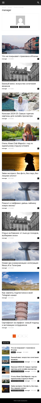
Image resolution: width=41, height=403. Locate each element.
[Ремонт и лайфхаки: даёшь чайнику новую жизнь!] (20, 191)
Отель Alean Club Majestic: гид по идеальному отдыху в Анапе (17, 144)
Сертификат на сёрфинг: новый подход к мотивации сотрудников (20, 324)
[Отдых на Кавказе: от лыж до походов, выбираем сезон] (20, 221)
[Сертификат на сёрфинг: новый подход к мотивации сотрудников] (20, 311)
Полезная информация (8, 80)
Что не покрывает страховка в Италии (20, 56)
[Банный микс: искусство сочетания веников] (20, 72)
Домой (4, 7)
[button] (3, 2)
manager (4, 59)
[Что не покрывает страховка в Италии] (20, 44)
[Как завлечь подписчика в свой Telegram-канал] (20, 281)
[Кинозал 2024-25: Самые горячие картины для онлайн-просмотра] (20, 102)
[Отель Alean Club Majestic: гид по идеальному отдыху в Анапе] (20, 131)
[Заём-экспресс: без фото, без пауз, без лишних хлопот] (20, 161)
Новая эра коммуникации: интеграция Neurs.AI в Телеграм (20, 264)
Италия (4, 53)
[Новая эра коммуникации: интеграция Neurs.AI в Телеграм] (20, 251)
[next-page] (26, 336)
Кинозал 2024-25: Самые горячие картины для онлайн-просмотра (18, 114)
